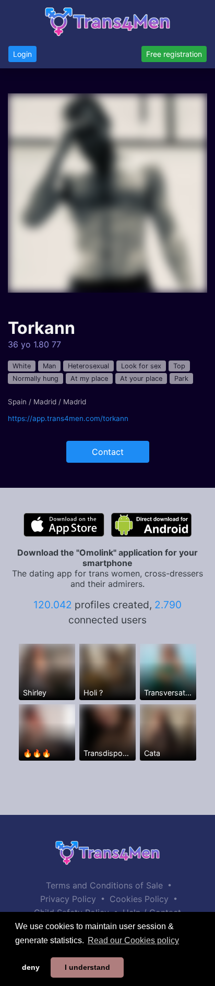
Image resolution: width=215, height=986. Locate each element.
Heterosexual (88, 366)
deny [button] (31, 967)
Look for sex (141, 366)
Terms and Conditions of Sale (104, 885)
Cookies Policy (139, 899)
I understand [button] (87, 967)
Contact (108, 452)
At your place (141, 378)
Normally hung (35, 378)
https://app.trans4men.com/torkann (68, 418)
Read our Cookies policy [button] (133, 940)
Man (49, 366)
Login (22, 54)
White (22, 366)
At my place (89, 378)
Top (179, 366)
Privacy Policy (68, 899)
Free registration (174, 54)
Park (181, 378)
